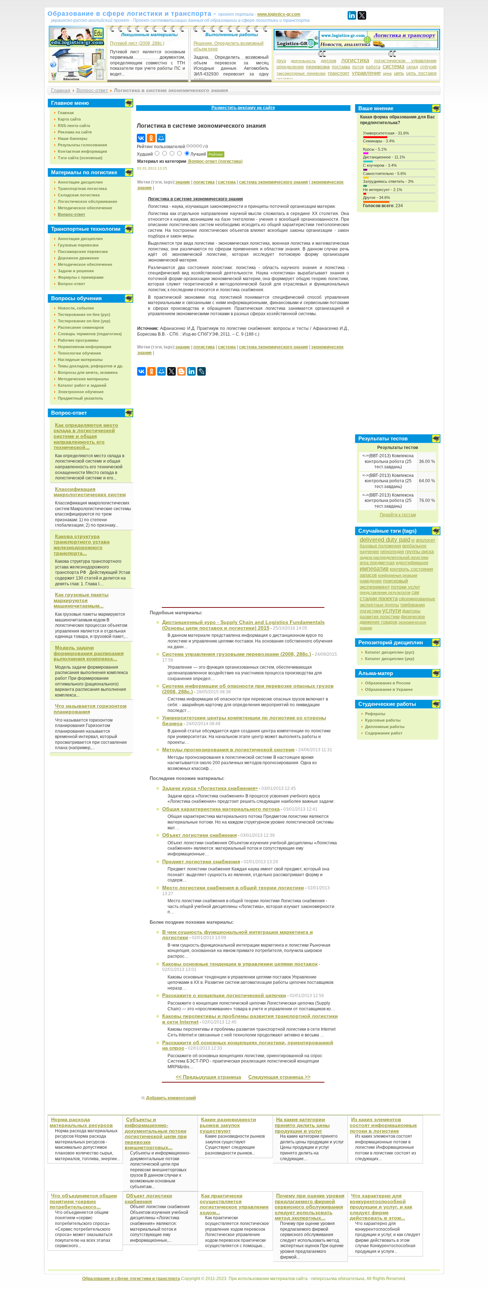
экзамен (285, 79)
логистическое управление (405, 60)
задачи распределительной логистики (394, 557)
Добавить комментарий (171, 1097)
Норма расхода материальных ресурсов (81, 1122)
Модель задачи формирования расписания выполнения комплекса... (89, 653)
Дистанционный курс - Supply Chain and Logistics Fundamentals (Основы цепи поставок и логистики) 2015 (243, 625)
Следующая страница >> (279, 1077)
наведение (371, 581)
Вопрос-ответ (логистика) (215, 161)
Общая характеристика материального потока (221, 809)
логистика (355, 60)
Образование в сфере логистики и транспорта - (133, 13)
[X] (362, 15)
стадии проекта (379, 598)
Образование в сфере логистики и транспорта (131, 1278)
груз (281, 60)
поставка (341, 66)
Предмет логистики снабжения (201, 861)
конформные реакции (397, 575)
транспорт (338, 73)
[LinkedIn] (352, 15)
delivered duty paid (385, 539)
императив (374, 569)
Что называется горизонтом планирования (90, 708)
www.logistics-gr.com (278, 14)
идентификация (412, 562)
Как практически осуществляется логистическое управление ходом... (234, 1204)
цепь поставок (421, 73)
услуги (391, 610)
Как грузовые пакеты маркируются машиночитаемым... (81, 600)
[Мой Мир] (161, 138)
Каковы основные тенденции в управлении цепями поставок (240, 964)
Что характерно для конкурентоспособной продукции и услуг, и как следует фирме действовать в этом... (381, 1207)
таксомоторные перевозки (301, 73)
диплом (328, 60)
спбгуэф (428, 66)
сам (415, 592)
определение (290, 66)
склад (412, 66)
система (393, 66)
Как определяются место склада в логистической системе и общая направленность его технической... (86, 436)
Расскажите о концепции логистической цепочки (224, 995)
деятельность (303, 61)
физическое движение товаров (392, 619)
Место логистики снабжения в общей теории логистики (233, 887)
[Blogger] (181, 371)
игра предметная (377, 562)
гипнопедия (392, 551)
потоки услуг (405, 587)
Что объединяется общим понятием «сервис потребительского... (83, 1201)
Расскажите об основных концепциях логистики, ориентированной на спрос (247, 1045)
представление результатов (385, 592)
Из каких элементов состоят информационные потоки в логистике (383, 1125)
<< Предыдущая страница (208, 1077)
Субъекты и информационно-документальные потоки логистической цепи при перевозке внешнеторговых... (156, 1133)
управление (366, 73)
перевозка (318, 66)
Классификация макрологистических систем (90, 492)
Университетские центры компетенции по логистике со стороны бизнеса (244, 720)
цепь (399, 73)
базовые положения (380, 545)
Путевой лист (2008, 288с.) (137, 43)
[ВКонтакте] (141, 138)
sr (413, 540)
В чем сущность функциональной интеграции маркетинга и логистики (237, 935)
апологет (425, 540)
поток (358, 66)
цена (387, 73)
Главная (60, 90)
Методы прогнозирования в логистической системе (228, 749)
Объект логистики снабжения (199, 835)
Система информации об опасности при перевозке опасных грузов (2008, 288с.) (248, 688)
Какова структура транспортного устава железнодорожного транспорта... (82, 544)
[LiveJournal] (201, 371)
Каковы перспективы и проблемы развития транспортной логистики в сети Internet (250, 1019)
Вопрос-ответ (92, 90)
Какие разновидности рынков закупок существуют (228, 1125)
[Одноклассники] (151, 138)
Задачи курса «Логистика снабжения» (210, 788)
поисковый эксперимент (384, 584)
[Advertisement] (243, 115)
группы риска (419, 551)
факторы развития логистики (390, 614)
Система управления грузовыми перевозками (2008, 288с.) (236, 654)
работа (373, 66)
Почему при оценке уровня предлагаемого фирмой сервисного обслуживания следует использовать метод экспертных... (309, 1207)
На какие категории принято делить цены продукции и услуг (302, 1125)
